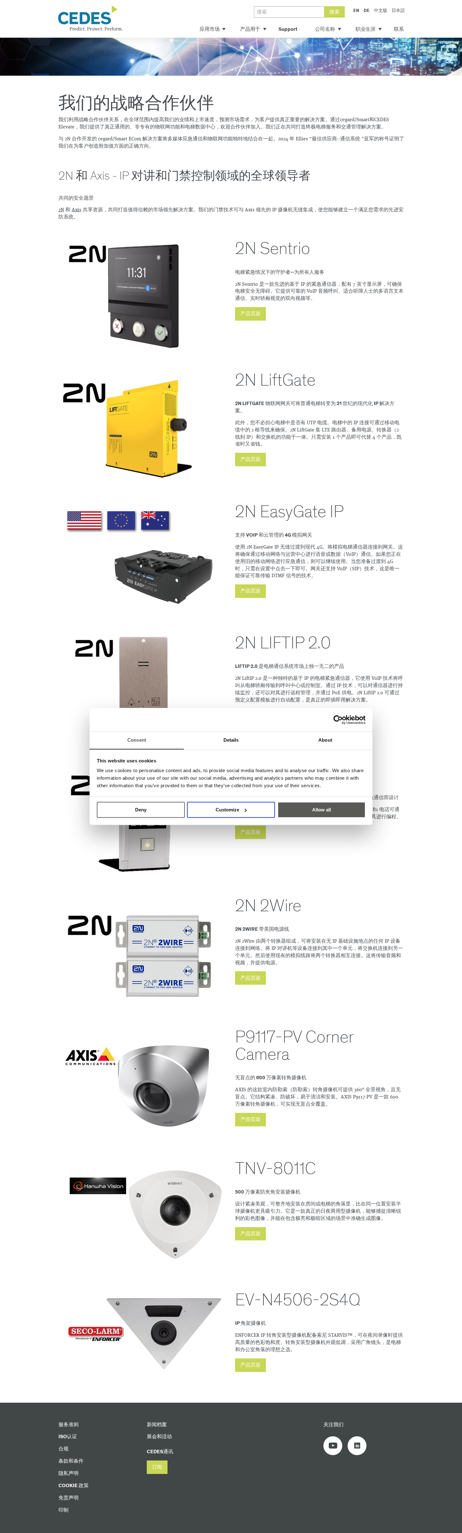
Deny (140, 809)
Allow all (321, 809)
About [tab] (325, 740)
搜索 (334, 12)
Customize (227, 809)
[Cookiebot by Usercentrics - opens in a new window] (338, 719)
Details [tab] (231, 740)
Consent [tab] (136, 740)
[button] (250, 314)
